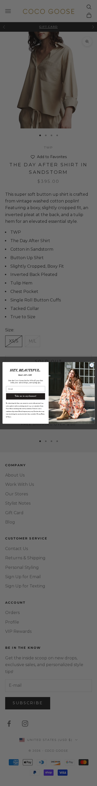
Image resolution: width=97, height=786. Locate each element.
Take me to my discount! (25, 396)
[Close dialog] (91, 365)
